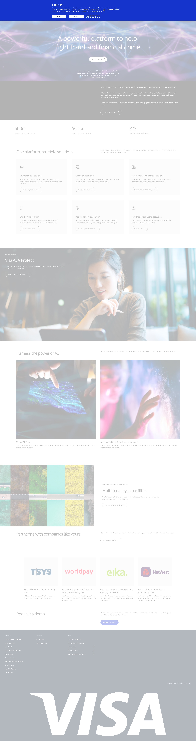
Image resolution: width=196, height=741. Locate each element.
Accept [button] (59, 16)
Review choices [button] (91, 16)
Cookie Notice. (98, 11)
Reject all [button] (76, 16)
